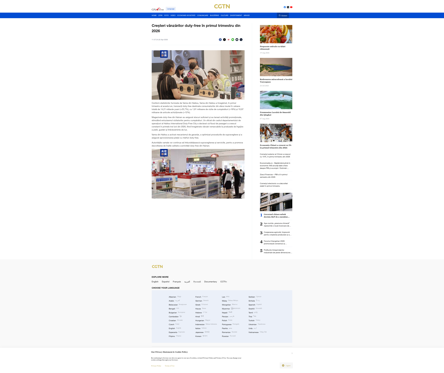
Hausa (200, 308)
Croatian (176, 320)
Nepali (227, 312)
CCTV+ (223, 281)
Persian (228, 316)
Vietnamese (258, 332)
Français (177, 281)
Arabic (174, 301)
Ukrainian (257, 324)
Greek (201, 305)
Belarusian (178, 305)
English (155, 281)
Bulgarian (177, 312)
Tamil (253, 312)
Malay (230, 301)
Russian (229, 336)
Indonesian (206, 324)
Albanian (175, 297)
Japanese (202, 332)
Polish (227, 320)
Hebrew (201, 312)
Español (165, 281)
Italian (201, 328)
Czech (174, 324)
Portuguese (230, 324)
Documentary (210, 281)
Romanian (229, 332)
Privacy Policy (156, 366)
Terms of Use (169, 366)
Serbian (255, 297)
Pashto (227, 328)
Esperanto (177, 332)
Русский (197, 281)
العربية (187, 281)
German (201, 301)
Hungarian (202, 320)
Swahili (255, 308)
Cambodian (175, 316)
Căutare (284, 16)
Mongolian (229, 305)
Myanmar (231, 308)
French (201, 297)
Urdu (253, 328)
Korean (201, 336)
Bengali (174, 308)
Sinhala (254, 301)
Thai (252, 316)
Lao (225, 297)
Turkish (254, 320)
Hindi (199, 316)
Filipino (175, 336)
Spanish (255, 305)
